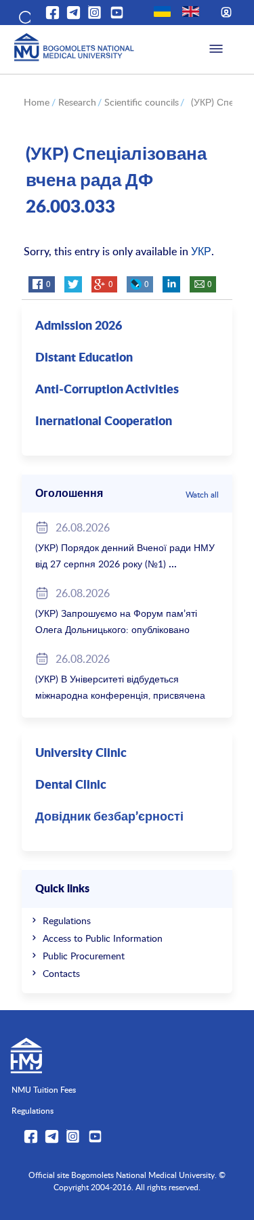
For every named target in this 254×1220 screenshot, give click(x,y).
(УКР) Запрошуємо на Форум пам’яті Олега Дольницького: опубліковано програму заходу (116, 629)
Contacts (61, 973)
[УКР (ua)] (162, 11)
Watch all (202, 494)
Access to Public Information (103, 938)
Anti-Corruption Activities (107, 390)
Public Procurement (84, 955)
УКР (201, 251)
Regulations (67, 920)
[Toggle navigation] (216, 49)
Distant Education (84, 358)
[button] (23, 15)
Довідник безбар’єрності (109, 817)
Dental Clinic (70, 785)
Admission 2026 (78, 326)
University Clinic (81, 753)
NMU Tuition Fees (44, 1089)
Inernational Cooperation (103, 422)
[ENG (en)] (190, 11)
